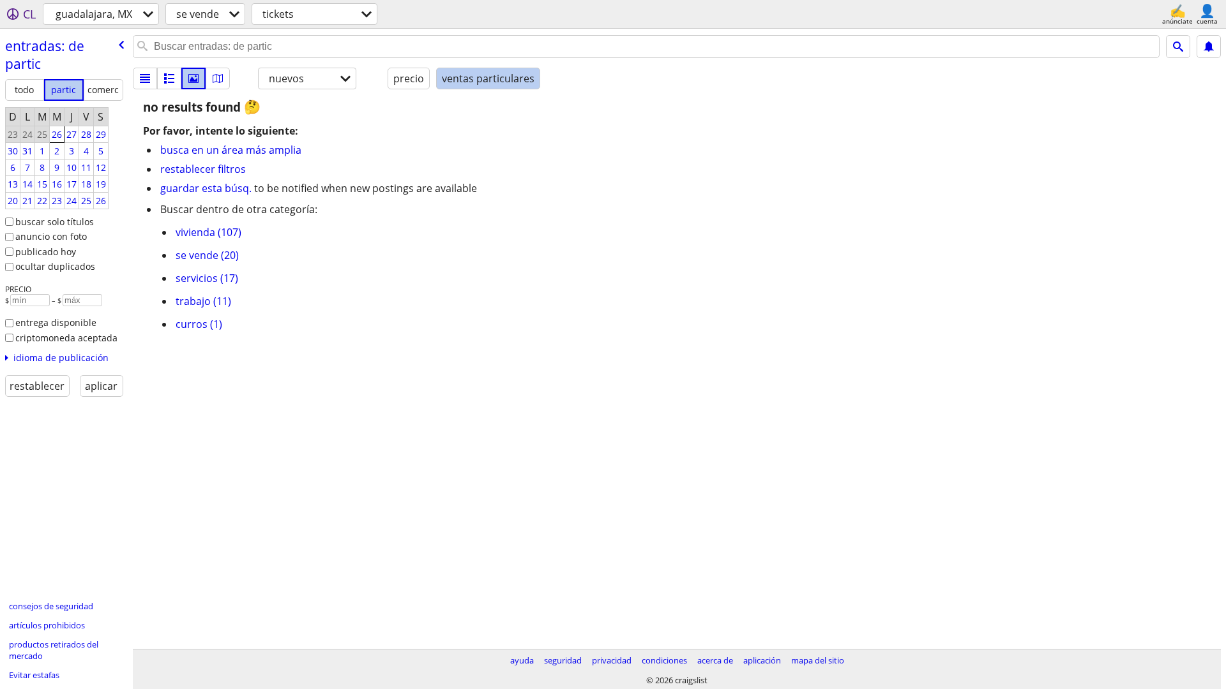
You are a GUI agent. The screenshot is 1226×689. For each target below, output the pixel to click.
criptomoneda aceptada (66, 338)
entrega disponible (55, 322)
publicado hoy (45, 252)
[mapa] (218, 78)
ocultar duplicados (55, 266)
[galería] (193, 78)
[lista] (145, 78)
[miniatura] (169, 78)
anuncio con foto (51, 236)
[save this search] (1209, 46)
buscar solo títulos (54, 222)
